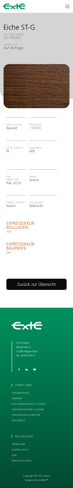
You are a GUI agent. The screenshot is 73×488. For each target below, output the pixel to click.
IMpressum (18, 444)
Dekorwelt (19, 420)
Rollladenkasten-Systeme (29, 404)
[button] (66, 6)
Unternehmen (20, 393)
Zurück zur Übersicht (36, 284)
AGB (14, 455)
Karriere (17, 398)
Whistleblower (21, 460)
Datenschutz (20, 449)
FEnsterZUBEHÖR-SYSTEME (28, 409)
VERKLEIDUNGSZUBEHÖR (26, 415)
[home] (14, 6)
